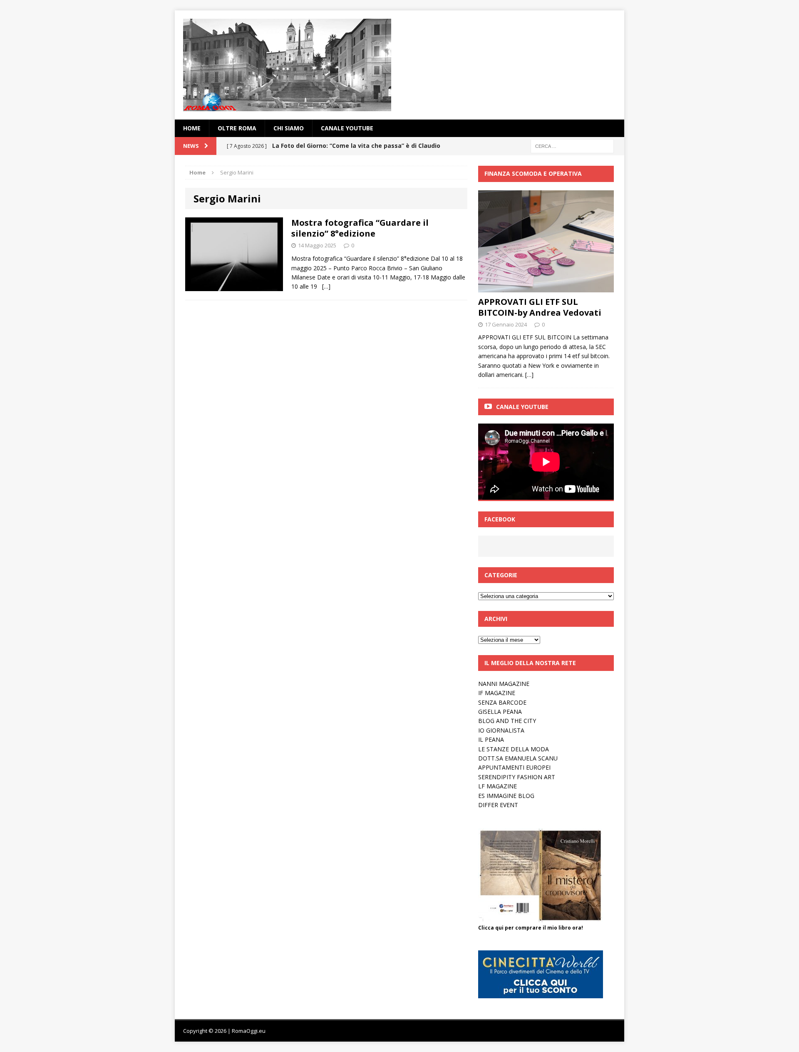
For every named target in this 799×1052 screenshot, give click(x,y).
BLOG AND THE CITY (507, 721)
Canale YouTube (347, 128)
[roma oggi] (399, 65)
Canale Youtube (522, 407)
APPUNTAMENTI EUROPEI (514, 767)
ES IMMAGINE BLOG (506, 796)
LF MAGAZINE (497, 786)
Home (192, 128)
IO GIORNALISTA (501, 730)
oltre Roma (237, 128)
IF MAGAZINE (496, 693)
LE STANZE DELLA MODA (513, 749)
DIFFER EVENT (498, 805)
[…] (326, 286)
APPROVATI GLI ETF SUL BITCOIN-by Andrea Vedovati (539, 307)
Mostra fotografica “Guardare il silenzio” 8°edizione (360, 228)
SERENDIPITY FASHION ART (516, 777)
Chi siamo (288, 128)
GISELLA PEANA (500, 711)
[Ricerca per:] (572, 146)
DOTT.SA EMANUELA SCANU (518, 758)
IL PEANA (491, 739)
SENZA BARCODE (502, 702)
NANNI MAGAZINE (503, 684)
